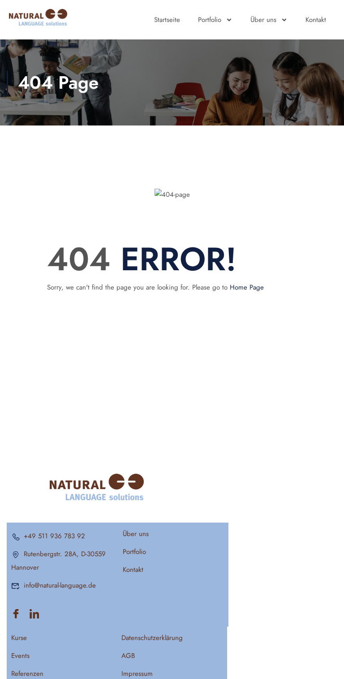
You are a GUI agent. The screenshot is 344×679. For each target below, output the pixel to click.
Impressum (137, 674)
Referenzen (27, 674)
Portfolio (209, 20)
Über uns (263, 20)
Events (20, 656)
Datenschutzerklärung (152, 638)
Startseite (167, 20)
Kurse (19, 638)
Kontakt (315, 20)
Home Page (247, 287)
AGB (128, 656)
